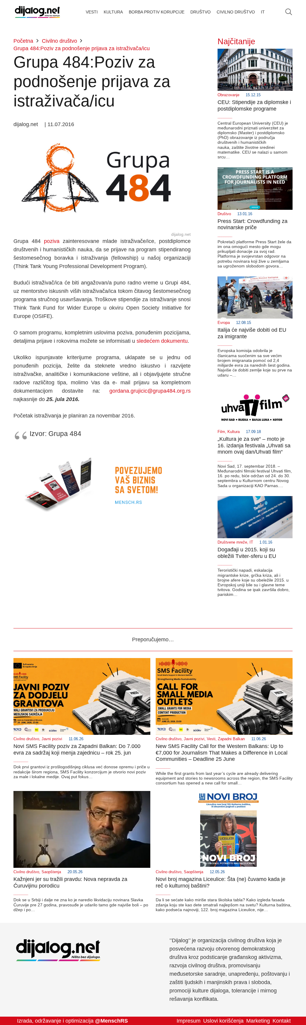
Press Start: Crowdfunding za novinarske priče (252, 224)
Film (221, 432)
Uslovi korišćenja (223, 1021)
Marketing (258, 1021)
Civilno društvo (26, 739)
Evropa (224, 323)
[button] (288, 11)
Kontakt (282, 1021)
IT (251, 542)
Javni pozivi (52, 739)
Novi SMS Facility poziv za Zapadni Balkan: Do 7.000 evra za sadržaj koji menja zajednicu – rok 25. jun (76, 749)
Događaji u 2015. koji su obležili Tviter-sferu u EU (247, 553)
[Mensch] (102, 452)
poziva (53, 241)
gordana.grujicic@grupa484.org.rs (150, 391)
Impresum (189, 1021)
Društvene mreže (232, 542)
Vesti (211, 739)
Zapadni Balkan (231, 739)
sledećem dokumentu (162, 341)
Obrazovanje (228, 95)
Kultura (233, 432)
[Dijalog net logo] (37, 11)
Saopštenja (51, 872)
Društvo (224, 214)
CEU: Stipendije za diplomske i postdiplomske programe (254, 105)
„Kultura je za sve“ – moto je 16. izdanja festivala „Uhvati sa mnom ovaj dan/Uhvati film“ (254, 445)
